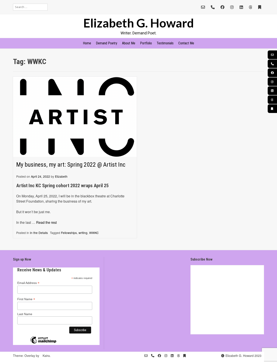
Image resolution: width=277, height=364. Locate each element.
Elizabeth (61, 176)
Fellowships (69, 232)
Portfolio (146, 43)
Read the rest (46, 222)
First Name (26, 299)
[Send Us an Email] (203, 7)
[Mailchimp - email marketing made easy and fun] (43, 343)
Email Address (28, 283)
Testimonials (165, 43)
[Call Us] (212, 7)
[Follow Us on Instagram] (232, 7)
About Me (128, 43)
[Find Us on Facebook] (222, 7)
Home (87, 43)
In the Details (39, 232)
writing (83, 232)
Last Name (24, 314)
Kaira (46, 355)
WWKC (94, 232)
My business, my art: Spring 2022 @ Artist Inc (70, 164)
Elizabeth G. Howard (138, 23)
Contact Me (186, 43)
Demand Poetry (106, 43)
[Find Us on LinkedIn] (241, 7)
